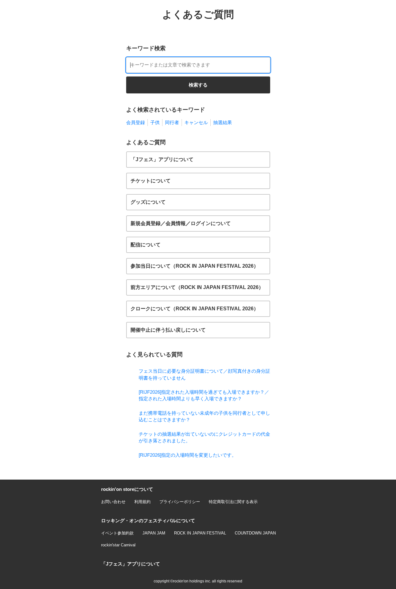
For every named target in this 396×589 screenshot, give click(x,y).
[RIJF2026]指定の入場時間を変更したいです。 (187, 455)
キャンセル (196, 122)
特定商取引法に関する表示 (233, 501)
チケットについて (151, 180)
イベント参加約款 (117, 533)
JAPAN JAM (153, 533)
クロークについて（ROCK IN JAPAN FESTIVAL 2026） (195, 308)
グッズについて (148, 202)
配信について (146, 244)
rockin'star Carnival (118, 545)
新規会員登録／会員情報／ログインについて (181, 223)
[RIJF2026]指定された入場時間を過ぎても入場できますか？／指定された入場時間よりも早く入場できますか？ (204, 395)
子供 (155, 122)
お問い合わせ (113, 501)
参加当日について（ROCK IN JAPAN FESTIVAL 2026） (195, 266)
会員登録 (135, 122)
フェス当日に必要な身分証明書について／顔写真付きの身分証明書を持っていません (204, 374)
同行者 (172, 122)
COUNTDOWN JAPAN (255, 533)
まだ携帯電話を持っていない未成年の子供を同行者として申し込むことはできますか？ (204, 416)
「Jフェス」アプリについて (162, 159)
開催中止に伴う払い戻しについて (168, 330)
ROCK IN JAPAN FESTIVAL (200, 533)
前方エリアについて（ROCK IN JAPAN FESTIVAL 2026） (197, 287)
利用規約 (142, 501)
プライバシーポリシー (179, 501)
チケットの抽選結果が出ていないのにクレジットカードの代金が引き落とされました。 (204, 437)
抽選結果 (222, 122)
